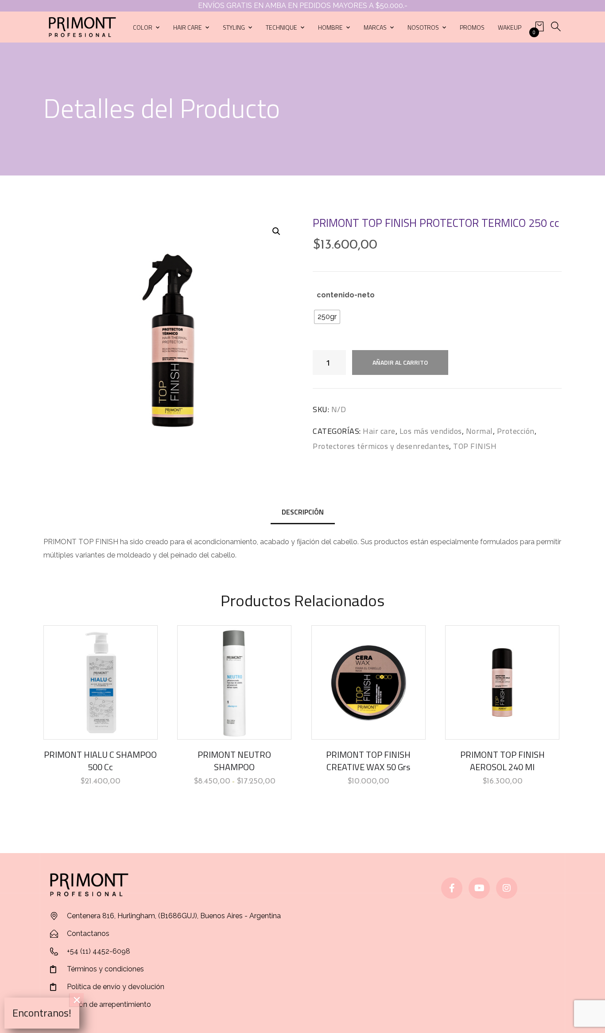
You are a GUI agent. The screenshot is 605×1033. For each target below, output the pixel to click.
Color (142, 27)
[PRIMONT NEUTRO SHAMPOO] (234, 682)
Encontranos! (41, 1013)
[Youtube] (479, 888)
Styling (234, 27)
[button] (276, 231)
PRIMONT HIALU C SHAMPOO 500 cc (100, 761)
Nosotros (423, 27)
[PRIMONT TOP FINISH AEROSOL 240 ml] (502, 682)
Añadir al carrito (400, 362)
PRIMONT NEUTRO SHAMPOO (234, 761)
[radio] (327, 317)
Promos (472, 27)
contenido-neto (346, 295)
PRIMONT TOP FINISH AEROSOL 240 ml (502, 761)
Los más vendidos (430, 431)
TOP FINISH (474, 446)
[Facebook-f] (451, 888)
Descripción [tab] (303, 512)
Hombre (330, 27)
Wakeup (509, 27)
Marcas (375, 27)
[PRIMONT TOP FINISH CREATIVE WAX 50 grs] (368, 682)
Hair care (187, 27)
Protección (516, 431)
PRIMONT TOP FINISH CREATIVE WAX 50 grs (368, 761)
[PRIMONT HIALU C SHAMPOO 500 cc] (100, 682)
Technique (281, 27)
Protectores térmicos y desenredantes (381, 446)
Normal (479, 431)
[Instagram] (506, 888)
